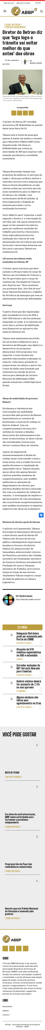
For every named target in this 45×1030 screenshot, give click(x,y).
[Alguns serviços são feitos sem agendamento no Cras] (8, 701)
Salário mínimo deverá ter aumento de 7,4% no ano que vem (28, 684)
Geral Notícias (13, 24)
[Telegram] (31, 113)
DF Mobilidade (36, 62)
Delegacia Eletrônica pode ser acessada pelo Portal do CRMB (29, 636)
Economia (21, 691)
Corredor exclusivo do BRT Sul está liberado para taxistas (28, 668)
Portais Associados (15, 27)
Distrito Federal (24, 643)
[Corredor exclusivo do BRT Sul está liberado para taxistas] (8, 669)
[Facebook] (13, 113)
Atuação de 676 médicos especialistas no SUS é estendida (28, 652)
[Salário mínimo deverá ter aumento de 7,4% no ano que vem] (8, 685)
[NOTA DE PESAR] (22, 756)
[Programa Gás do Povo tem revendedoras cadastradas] (22, 847)
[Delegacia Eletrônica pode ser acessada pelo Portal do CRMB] (8, 637)
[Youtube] (25, 948)
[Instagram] (12, 948)
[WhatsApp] (25, 113)
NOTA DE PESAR (12, 772)
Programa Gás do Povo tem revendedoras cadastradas (18, 865)
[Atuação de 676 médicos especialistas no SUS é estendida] (8, 653)
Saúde (19, 659)
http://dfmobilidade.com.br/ (28, 599)
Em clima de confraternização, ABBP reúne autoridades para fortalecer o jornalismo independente (20, 818)
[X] (19, 113)
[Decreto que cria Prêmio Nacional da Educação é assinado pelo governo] (22, 892)
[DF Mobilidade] (25, 61)
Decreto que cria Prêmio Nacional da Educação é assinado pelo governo (21, 911)
